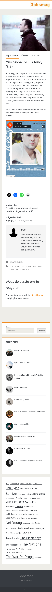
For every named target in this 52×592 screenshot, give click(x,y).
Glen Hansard (29, 267)
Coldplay (19, 498)
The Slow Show (10, 549)
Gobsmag (26, 576)
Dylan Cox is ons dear (22, 363)
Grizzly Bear (10, 506)
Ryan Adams (10, 533)
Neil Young (14, 523)
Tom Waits (39, 557)
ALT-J (7, 484)
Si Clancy (24, 270)
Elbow (8, 502)
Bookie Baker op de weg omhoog (26, 436)
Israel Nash (28, 506)
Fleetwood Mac (30, 502)
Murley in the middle (21, 424)
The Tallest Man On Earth (14, 552)
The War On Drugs (20, 557)
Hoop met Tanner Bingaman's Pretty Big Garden (28, 376)
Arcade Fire (14, 484)
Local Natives (12, 518)
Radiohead (23, 528)
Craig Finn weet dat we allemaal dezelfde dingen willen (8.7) (22, 210)
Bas (38, 55)
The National (32, 544)
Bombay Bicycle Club (28, 488)
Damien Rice (15, 267)
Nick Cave (26, 523)
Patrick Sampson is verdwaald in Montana (29, 412)
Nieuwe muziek (16, 262)
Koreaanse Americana (22, 350)
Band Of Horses (37, 484)
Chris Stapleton (10, 498)
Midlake (21, 518)
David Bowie (36, 498)
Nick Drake (35, 523)
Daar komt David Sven (22, 449)
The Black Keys (30, 538)
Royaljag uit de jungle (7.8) (19, 220)
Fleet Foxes (18, 501)
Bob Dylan (12, 488)
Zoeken (8, 327)
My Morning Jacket (31, 518)
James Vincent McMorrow (17, 510)
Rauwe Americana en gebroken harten (28, 461)
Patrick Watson (11, 528)
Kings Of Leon (33, 514)
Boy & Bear (22, 494)
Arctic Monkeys (26, 484)
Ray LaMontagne (37, 528)
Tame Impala (12, 538)
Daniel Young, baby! (21, 399)
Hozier (19, 506)
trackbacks (37, 295)
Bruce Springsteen (36, 494)
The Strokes (28, 549)
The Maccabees (13, 545)
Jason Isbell (33, 510)
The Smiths (20, 549)
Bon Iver (11, 494)
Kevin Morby (23, 514)
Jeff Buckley (12, 514)
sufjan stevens (23, 532)
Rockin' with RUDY (21, 387)
